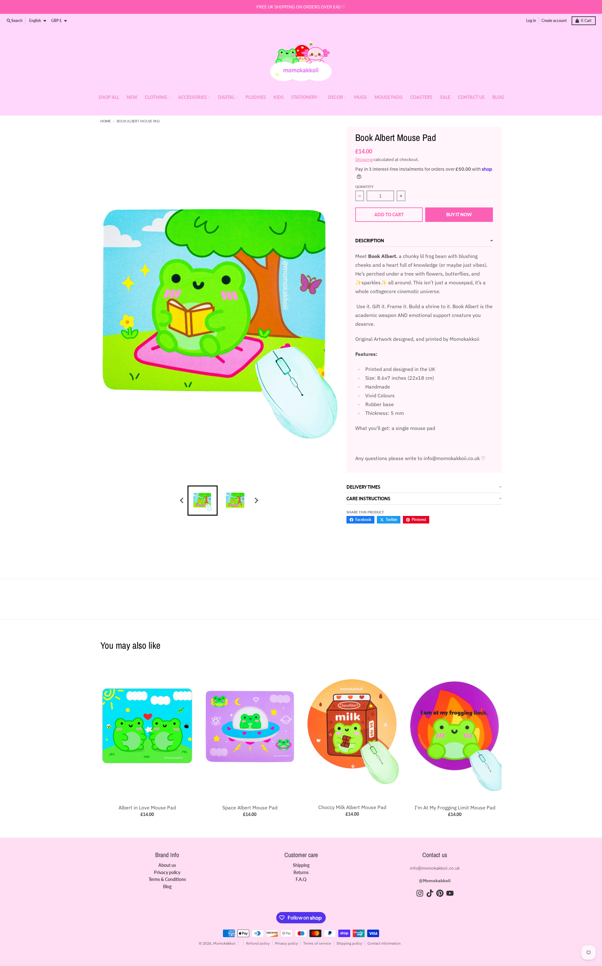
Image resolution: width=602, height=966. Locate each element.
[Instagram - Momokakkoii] (420, 893)
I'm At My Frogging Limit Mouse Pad (455, 807)
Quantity (364, 187)
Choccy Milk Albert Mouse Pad (352, 807)
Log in (531, 20)
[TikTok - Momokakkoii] (430, 893)
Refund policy (258, 943)
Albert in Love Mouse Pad (147, 807)
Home (105, 121)
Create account (554, 20)
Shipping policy (349, 943)
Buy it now (459, 214)
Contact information (384, 943)
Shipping (363, 159)
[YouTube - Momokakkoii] (450, 893)
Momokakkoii (224, 943)
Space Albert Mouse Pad (249, 807)
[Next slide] (255, 500)
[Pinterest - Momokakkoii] (440, 893)
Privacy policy (286, 943)
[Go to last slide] (181, 500)
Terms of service (317, 943)
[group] (202, 501)
